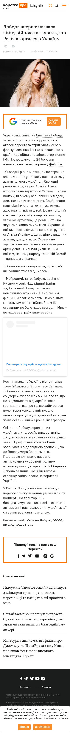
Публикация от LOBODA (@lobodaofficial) (31, 370)
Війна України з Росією (18, 525)
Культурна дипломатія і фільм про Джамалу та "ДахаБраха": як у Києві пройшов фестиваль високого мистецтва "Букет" (33, 648)
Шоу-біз (36, 6)
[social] (19, 556)
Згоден (24, 727)
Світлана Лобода (49, 135)
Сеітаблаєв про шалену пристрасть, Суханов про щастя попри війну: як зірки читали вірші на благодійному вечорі (34, 622)
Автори (46, 687)
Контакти (25, 687)
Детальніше (42, 727)
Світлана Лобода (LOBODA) (45, 520)
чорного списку (15, 493)
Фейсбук (56, 164)
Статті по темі (14, 576)
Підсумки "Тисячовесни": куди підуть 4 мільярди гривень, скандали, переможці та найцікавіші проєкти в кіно (35, 595)
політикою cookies (55, 718)
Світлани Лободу (17, 427)
